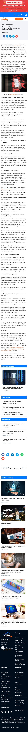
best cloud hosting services (16, 347)
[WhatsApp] (14, 15)
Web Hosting (18, 640)
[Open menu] (25, 19)
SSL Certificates (5, 691)
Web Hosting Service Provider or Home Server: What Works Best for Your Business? (13, 572)
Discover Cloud (19, 692)
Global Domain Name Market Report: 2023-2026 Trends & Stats (14, 432)
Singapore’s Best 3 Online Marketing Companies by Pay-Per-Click (12, 402)
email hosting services (11, 349)
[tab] (11, 10)
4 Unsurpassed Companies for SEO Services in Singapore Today (11, 597)
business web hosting (6, 350)
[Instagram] (5, 712)
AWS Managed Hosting (19, 652)
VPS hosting (21, 349)
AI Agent (3, 704)
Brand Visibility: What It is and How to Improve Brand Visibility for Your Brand (13, 413)
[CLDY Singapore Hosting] (7, 634)
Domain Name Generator (5, 684)
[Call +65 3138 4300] (18, 15)
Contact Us (18, 677)
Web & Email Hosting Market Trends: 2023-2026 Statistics (14, 439)
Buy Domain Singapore (4, 673)
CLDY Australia (19, 675)
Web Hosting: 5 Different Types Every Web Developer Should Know (14, 424)
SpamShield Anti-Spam (6, 694)
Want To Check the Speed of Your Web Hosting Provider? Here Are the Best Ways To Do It (13, 622)
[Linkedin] (8, 712)
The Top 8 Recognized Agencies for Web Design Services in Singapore (13, 407)
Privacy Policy (15, 727)
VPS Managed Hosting (19, 648)
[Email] (22, 15)
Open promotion (14, 6)
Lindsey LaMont (13, 94)
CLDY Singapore (19, 672)
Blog (3, 24)
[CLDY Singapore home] (4, 19)
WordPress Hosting (20, 643)
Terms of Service (5, 727)
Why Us (17, 682)
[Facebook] (2, 712)
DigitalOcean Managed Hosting (20, 663)
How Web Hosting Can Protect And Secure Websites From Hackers (13, 387)
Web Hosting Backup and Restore (6, 698)
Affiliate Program (19, 700)
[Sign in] (26, 15)
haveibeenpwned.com (6, 189)
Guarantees (18, 685)
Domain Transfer (5, 679)
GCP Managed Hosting (19, 656)
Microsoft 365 (19, 645)
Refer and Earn (19, 705)
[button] (4, 36)
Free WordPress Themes (5, 688)
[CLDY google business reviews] (7, 648)
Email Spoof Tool (5, 701)
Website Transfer (5, 681)
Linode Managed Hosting (19, 660)
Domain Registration (6, 676)
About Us (17, 680)
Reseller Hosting (19, 703)
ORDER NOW (19, 18)
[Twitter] (11, 712)
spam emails (17, 45)
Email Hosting (9, 24)
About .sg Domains (7, 523)
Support (17, 689)
